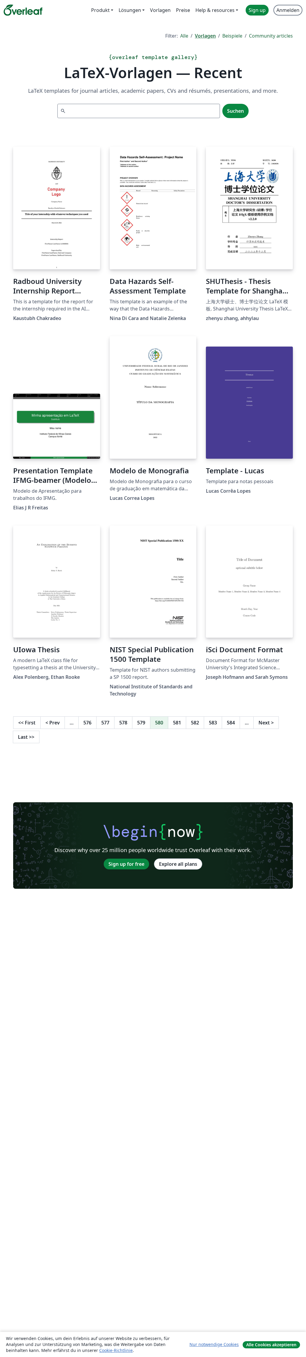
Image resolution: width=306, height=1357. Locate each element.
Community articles (271, 36)
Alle (184, 36)
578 (123, 722)
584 (231, 722)
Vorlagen (205, 36)
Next (266, 722)
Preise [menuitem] (183, 10)
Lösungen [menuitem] (130, 10)
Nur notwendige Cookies (214, 1344)
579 (141, 722)
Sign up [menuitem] (257, 10)
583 (213, 722)
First (27, 722)
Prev (52, 722)
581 (177, 722)
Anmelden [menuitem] (287, 10)
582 (195, 722)
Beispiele (232, 36)
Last (26, 737)
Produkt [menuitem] (100, 10)
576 (87, 722)
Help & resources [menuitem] (215, 10)
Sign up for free (126, 864)
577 (105, 722)
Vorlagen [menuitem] (160, 10)
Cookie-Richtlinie (116, 1350)
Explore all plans (178, 864)
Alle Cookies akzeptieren (271, 1344)
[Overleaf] (23, 10)
